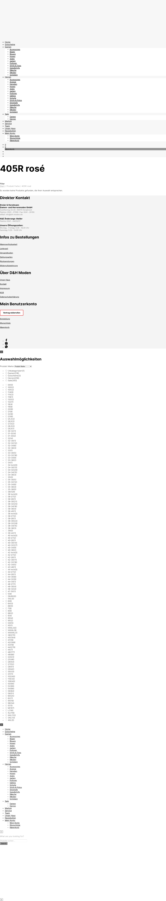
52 (11, 686)
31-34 (12, 436)
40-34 (12, 547)
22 (10, 414)
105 (11, 389)
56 (11, 691)
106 (11, 681)
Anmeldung (5, 319)
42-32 (12, 562)
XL (11, 713)
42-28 (12, 557)
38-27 (12, 516)
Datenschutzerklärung (9, 297)
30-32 (12, 431)
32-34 (12, 445)
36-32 (12, 504)
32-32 (12, 443)
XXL (12, 715)
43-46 (12, 567)
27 (11, 664)
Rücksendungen (7, 261)
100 (11, 387)
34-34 (12, 472)
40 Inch (12, 535)
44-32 (12, 579)
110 (11, 679)
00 (10, 385)
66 (10, 606)
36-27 (12, 496)
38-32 (12, 523)
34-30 (12, 467)
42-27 (12, 555)
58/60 (12, 596)
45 (10, 649)
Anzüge (13, 82)
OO (10, 623)
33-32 (12, 455)
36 (11, 492)
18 (10, 404)
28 (11, 666)
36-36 (12, 509)
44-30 (12, 577)
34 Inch (12, 465)
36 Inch (12, 494)
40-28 (12, 540)
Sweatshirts (15, 68)
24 (11, 657)
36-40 (12, 511)
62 (10, 698)
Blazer (12, 51)
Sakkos (13, 95)
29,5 (11, 428)
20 (10, 409)
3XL (11, 717)
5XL (11, 598)
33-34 (12, 458)
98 (11, 703)
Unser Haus (10, 128)
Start (2, 186)
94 (11, 700)
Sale (7, 114)
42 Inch (12, 552)
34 (10, 462)
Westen (13, 72)
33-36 (12, 460)
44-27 (12, 572)
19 (10, 406)
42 (11, 642)
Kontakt (3, 284)
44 (11, 647)
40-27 (12, 538)
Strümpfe (14, 102)
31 (10, 674)
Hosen (12, 56)
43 (11, 645)
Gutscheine (10, 44)
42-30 (12, 560)
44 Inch (12, 569)
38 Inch (12, 513)
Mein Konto (10, 133)
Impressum (5, 288)
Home (7, 42)
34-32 (12, 470)
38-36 (12, 528)
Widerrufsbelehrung (9, 265)
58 (11, 693)
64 (10, 603)
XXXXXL (12, 632)
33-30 (12, 453)
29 (11, 669)
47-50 (12, 591)
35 (10, 477)
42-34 (12, 564)
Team (7, 126)
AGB (2, 292)
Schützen (14, 74)
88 (10, 613)
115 (10, 394)
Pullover (13, 63)
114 (10, 392)
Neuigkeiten (10, 131)
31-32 (12, 433)
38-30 (12, 521)
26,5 (11, 421)
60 (11, 696)
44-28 (12, 574)
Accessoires (15, 49)
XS (10, 625)
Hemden (13, 84)
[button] (5, 144)
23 (10, 416)
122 (10, 402)
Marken (8, 121)
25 (11, 659)
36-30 (12, 501)
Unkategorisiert (16, 371)
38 (11, 635)
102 (11, 676)
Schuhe (13, 98)
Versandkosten (6, 253)
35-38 (12, 489)
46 (11, 652)
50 (11, 683)
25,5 (11, 419)
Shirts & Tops (15, 65)
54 (11, 688)
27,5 (11, 423)
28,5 (11, 426)
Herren (8, 77)
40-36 (12, 550)
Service (8, 123)
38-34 (12, 526)
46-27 (12, 584)
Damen (8, 47)
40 (11, 637)
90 (10, 618)
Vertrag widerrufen (11, 313)
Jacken (13, 61)
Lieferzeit (4, 248)
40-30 (12, 543)
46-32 (12, 589)
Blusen (13, 54)
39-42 (12, 533)
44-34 (12, 581)
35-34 (12, 484)
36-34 (12, 506)
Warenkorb (14, 140)
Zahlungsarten (6, 257)
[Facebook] (6, 341)
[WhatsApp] (6, 347)
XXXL (12, 628)
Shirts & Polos (16, 100)
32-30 (12, 441)
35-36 (12, 487)
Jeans (12, 58)
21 (10, 411)
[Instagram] (6, 344)
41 (10, 640)
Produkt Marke (7, 366)
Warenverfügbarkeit (8, 244)
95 (10, 620)
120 (11, 399)
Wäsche (13, 70)
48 (11, 654)
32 (10, 438)
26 (11, 662)
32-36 (12, 448)
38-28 (12, 518)
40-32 (12, 545)
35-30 (12, 479)
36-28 (12, 499)
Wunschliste (15, 138)
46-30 (12, 586)
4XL (11, 720)
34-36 (12, 475)
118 (10, 397)
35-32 (12, 482)
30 (11, 671)
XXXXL (12, 630)
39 (10, 530)
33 (10, 450)
